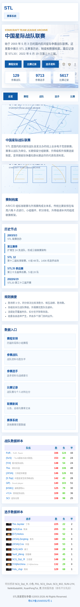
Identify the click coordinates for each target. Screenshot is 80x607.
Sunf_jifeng (18, 554)
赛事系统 (11, 16)
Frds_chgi (17, 569)
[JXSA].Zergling (20, 539)
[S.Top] (9, 478)
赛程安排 (13, 64)
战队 (41, 96)
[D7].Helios (18, 534)
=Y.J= (9, 493)
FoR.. (9, 453)
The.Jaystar (18, 524)
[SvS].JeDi (17, 549)
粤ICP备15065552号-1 (40, 601)
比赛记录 (32, 64)
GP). (8, 483)
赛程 (26, 96)
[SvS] (8, 458)
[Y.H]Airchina (18, 564)
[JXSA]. (10, 473)
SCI (8, 498)
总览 (10, 96)
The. (8, 468)
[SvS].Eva (17, 529)
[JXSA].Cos (18, 544)
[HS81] (9, 488)
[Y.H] (8, 463)
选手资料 (50, 64)
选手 (57, 96)
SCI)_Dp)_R (18, 559)
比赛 (72, 96)
